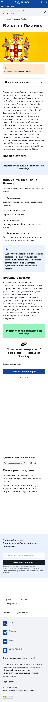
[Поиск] (42, 2)
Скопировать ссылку (13, 463)
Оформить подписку (24, 562)
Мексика (26, 478)
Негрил (6, 491)
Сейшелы (7, 481)
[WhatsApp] (39, 463)
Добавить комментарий (24, 371)
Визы (9, 19)
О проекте (8, 599)
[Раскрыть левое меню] (2, 2)
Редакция (23, 599)
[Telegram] (35, 463)
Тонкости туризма (5, 19)
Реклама (7, 613)
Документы (23, 613)
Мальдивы (37, 478)
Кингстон (17, 488)
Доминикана (9, 478)
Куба (19, 478)
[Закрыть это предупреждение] (45, 12)
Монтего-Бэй (30, 488)
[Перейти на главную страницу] (21, 2)
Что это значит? (8, 13)
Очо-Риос (16, 491)
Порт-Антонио (29, 491)
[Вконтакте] (31, 463)
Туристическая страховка (17, 254)
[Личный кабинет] (46, 2)
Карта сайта (9, 682)
